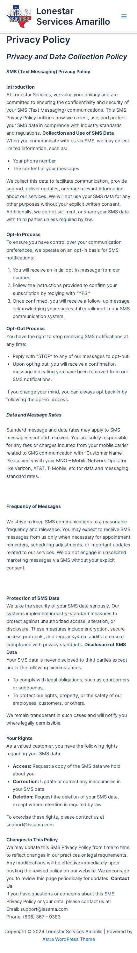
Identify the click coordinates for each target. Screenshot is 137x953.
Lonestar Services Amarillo (73, 16)
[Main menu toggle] (124, 16)
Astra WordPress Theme (68, 939)
